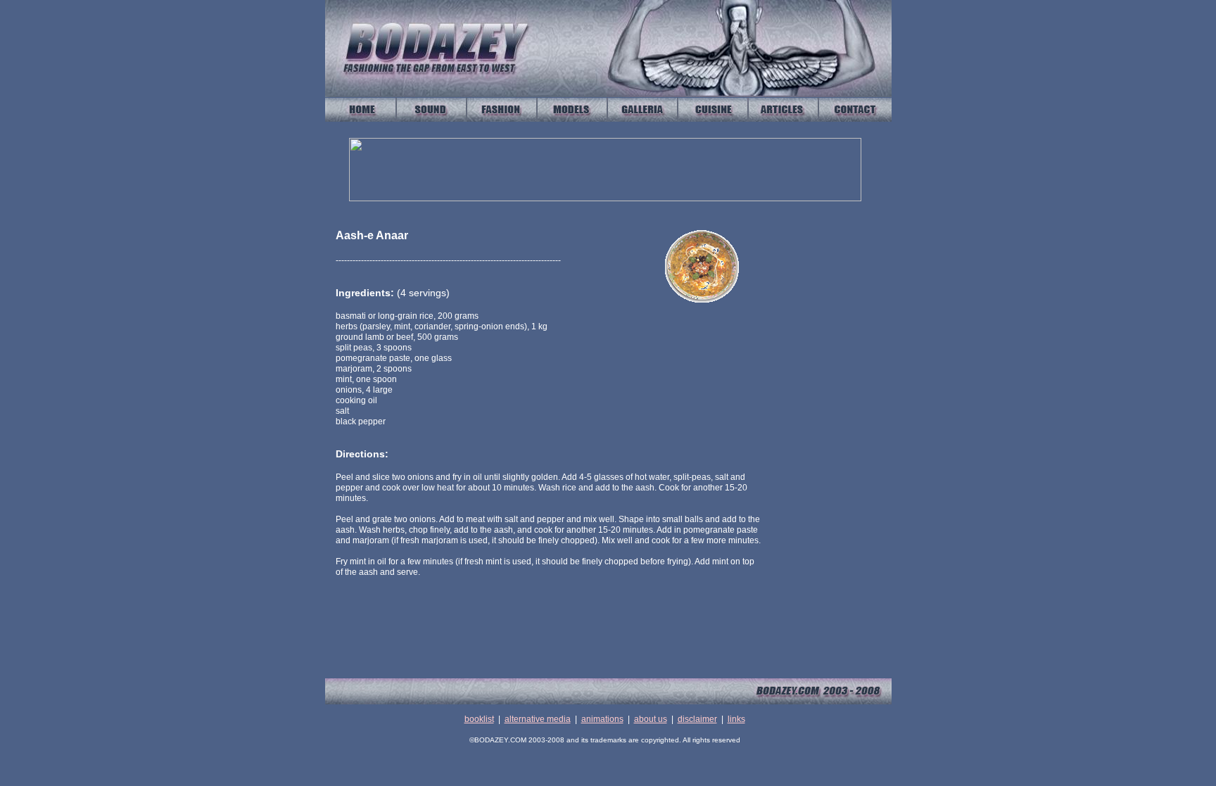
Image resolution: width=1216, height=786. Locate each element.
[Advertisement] (835, 440)
